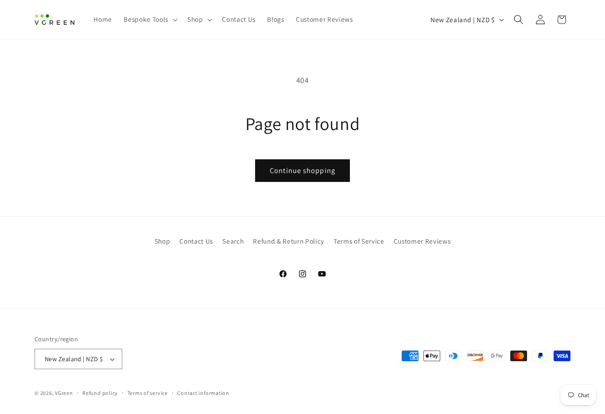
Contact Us (196, 241)
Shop (163, 241)
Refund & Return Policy (288, 241)
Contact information (203, 393)
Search (233, 241)
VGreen (64, 393)
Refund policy (100, 393)
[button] (149, 19)
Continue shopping (302, 170)
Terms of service (148, 393)
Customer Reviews (422, 241)
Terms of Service (359, 241)
